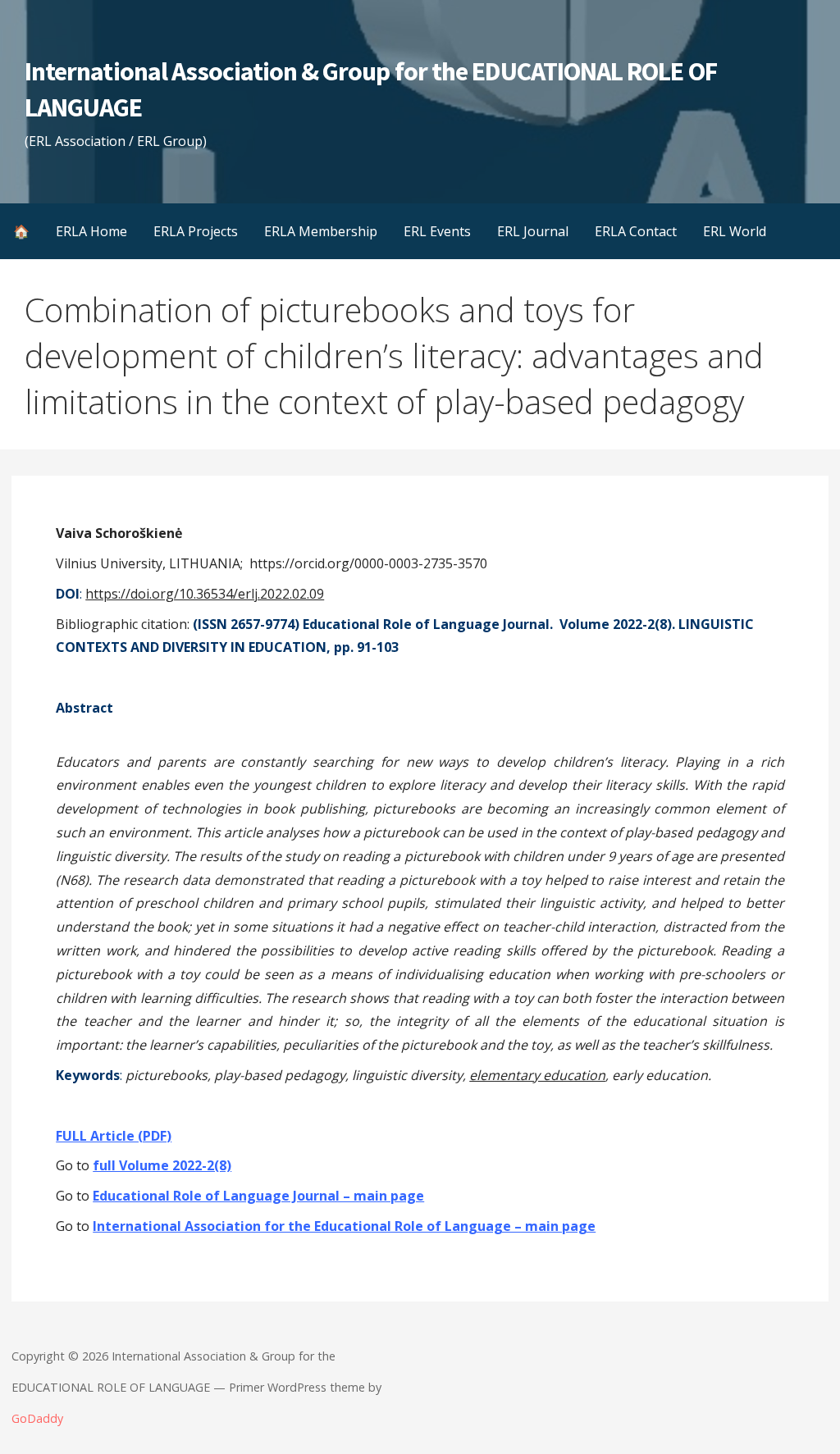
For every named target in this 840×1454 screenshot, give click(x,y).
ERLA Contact (636, 231)
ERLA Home (91, 231)
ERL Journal (532, 231)
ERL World (734, 231)
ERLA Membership (320, 231)
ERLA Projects (195, 231)
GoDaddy (37, 1418)
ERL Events (437, 231)
